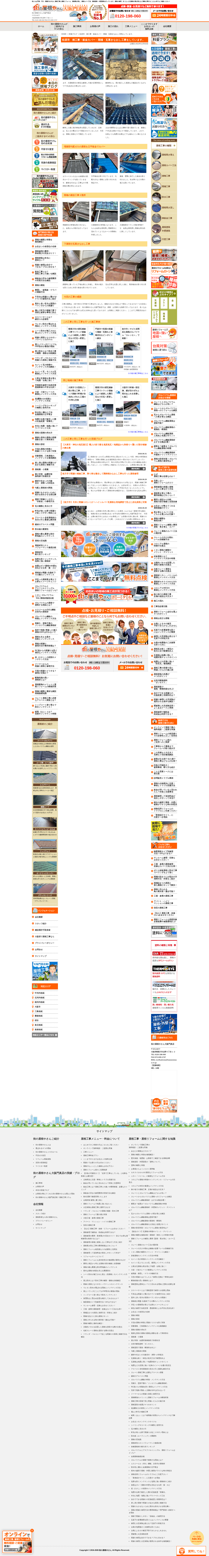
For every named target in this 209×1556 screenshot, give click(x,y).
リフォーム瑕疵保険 (43, 1159)
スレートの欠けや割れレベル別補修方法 (163, 538)
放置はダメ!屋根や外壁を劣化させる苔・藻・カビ (46, 567)
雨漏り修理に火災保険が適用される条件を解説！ (164, 700)
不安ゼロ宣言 (41, 1155)
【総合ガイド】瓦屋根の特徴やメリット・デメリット (151, 1231)
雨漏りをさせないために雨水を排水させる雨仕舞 (45, 493)
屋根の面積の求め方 (43, 433)
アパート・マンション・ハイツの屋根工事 (99, 1222)
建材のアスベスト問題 (44, 524)
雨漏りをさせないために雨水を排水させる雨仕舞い (150, 1506)
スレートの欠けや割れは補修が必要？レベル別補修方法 (152, 1248)
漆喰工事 (166, 176)
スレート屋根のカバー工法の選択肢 (165, 532)
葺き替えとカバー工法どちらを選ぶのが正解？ (164, 513)
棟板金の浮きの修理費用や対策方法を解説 (45, 279)
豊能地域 (38, 1016)
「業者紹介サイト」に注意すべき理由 (163, 816)
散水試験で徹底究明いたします (95, 1197)
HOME (63, 34)
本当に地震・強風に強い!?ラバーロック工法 (148, 1496)
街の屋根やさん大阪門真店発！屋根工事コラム (53, 1197)
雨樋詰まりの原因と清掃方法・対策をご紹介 (100, 1313)
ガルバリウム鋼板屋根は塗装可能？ (164, 422)
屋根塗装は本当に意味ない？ (42, 259)
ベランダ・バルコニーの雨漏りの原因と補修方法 (45, 359)
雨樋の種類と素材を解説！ (93, 1323)
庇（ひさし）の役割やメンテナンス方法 (45, 658)
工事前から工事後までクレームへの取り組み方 (164, 747)
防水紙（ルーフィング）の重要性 (144, 1436)
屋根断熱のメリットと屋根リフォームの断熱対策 (45, 685)
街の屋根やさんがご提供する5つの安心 (59, 26)
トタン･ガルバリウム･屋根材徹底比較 (44, 596)
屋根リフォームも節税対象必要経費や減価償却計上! (165, 920)
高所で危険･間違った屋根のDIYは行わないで (148, 1390)
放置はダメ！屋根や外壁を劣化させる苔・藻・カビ (150, 1485)
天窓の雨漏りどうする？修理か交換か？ (45, 672)
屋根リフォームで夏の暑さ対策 (95, 1214)
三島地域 (38, 1011)
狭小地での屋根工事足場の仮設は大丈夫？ (163, 595)
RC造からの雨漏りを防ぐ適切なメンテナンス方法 (46, 651)
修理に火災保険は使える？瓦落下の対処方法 (165, 637)
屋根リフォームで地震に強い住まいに (97, 1204)
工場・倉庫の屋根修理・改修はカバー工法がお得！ (165, 865)
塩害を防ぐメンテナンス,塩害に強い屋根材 (46, 560)
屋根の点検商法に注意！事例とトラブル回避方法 (164, 784)
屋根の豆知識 (41, 541)
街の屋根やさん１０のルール (47, 1152)
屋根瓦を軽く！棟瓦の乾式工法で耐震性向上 (163, 650)
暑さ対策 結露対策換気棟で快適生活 (43, 475)
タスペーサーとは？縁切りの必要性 (43, 318)
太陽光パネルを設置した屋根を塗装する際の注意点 (102, 1327)
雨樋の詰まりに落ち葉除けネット (96, 1316)
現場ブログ (73, 34)
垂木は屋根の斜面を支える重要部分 (96, 1271)
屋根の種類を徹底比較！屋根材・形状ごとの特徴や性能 (152, 1235)
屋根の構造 (40, 285)
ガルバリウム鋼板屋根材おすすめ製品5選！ (164, 441)
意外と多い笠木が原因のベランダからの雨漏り (45, 304)
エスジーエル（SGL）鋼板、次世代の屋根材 (148, 1464)
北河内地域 (39, 998)
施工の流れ (113, 26)
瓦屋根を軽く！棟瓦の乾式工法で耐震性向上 (148, 1358)
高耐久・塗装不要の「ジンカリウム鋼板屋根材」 (149, 1383)
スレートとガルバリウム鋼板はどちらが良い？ (164, 403)
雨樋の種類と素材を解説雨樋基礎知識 (45, 692)
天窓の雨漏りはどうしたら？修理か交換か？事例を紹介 (152, 1277)
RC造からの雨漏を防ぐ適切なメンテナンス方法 (149, 1387)
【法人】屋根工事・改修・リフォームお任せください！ (104, 1229)
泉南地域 (38, 1030)
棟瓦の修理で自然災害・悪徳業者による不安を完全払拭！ (153, 1308)
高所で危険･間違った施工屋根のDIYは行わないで (46, 631)
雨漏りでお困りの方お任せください (96, 1163)
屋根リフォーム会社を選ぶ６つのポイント (165, 613)
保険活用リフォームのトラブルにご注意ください (165, 810)
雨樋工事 (166, 186)
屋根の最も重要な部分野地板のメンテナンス (44, 535)
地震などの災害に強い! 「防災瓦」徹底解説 (164, 662)
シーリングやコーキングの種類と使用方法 (45, 406)
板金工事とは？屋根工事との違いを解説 (45, 273)
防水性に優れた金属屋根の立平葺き (144, 1467)
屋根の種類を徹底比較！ (159, 519)
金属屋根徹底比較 (138, 1456)
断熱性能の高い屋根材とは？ (42, 679)
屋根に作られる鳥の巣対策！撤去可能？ (164, 890)
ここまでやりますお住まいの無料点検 (149, 26)
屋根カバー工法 (169, 165)
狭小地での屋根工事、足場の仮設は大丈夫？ (148, 1189)
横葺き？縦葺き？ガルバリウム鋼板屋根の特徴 (165, 447)
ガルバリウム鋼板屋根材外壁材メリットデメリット (165, 453)
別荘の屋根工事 (160, 908)
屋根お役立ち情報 (161, 618)
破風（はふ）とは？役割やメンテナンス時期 (45, 713)
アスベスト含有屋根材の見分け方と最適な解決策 (45, 519)
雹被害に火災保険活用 (139, 1534)
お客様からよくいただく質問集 (143, 1169)
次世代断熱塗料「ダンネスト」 (160, 681)
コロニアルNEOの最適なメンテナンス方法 (164, 589)
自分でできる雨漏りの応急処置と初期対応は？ (164, 694)
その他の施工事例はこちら (138, 373)
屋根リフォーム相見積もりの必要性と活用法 (100, 1249)
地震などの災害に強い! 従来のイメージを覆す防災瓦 (151, 1365)
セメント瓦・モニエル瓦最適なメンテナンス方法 (45, 372)
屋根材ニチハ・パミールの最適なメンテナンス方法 (165, 576)
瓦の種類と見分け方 (43, 506)
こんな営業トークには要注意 (163, 772)
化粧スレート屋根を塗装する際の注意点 (162, 570)
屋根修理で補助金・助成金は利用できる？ (163, 713)
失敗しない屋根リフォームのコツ (163, 482)
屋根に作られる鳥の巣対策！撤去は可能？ (99, 1320)
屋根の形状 (40, 444)
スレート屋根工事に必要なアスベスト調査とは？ (45, 699)
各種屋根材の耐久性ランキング (143, 1447)
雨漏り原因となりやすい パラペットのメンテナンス (103, 1284)
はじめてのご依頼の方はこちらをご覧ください (101, 1145)
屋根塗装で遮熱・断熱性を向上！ (144, 1347)
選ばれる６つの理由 (43, 1148)
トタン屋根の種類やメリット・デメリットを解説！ (150, 1252)
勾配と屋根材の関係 (43, 488)
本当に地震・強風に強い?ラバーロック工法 (46, 427)
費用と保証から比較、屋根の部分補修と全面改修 (165, 500)
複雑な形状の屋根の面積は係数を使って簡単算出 (149, 1333)
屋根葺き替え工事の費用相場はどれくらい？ (164, 494)
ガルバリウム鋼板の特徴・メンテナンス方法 (148, 1380)
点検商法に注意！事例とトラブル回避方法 (99, 1180)
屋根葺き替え (168, 155)
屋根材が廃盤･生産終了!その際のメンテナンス (45, 574)
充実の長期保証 (41, 1163)
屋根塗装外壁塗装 (166, 229)
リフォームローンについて (93, 1256)
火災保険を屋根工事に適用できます (96, 1207)
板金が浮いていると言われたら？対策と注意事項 (165, 791)
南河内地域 (39, 1002)
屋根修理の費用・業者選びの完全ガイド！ (45, 252)
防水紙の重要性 (42, 529)
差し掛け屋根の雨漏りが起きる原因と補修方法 (45, 464)
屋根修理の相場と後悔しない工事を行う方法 (163, 488)
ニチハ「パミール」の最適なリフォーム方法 (148, 1176)
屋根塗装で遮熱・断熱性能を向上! (164, 688)
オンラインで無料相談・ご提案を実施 (97, 1148)
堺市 (37, 1020)
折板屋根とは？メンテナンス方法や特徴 (164, 557)
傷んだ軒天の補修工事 (139, 1412)
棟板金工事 (167, 218)
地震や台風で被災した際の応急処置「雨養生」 (45, 420)
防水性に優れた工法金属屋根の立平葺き (43, 413)
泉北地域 (38, 1025)
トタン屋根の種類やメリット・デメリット (163, 551)
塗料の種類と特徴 (163, 945)
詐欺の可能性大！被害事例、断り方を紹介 (164, 766)
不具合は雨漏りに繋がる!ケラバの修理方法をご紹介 (151, 1294)
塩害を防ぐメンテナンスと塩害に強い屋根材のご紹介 (151, 1481)
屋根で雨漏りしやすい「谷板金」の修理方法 (44, 500)
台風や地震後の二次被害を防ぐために (164, 644)
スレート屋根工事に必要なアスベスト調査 (147, 1372)
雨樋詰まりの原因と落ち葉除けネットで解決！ (165, 884)
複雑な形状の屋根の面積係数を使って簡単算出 (45, 438)
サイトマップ (41, 956)
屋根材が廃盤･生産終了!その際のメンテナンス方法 (150, 1301)
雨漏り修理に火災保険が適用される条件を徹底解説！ (151, 1541)
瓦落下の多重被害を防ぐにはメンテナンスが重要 (164, 631)
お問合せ (39, 949)
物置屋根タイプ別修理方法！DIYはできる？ (163, 852)
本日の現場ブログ (42, 1190)
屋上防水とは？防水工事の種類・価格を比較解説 (45, 352)
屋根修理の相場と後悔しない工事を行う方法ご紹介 (102, 1242)
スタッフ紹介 (41, 924)
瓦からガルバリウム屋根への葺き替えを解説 (164, 416)
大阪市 (38, 1007)
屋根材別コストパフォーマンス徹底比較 (45, 546)
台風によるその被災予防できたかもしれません (165, 625)
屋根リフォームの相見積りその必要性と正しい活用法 (165, 735)
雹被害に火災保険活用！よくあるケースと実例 (164, 707)
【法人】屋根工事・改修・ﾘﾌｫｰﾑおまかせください (165, 914)
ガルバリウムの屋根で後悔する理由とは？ (44, 604)
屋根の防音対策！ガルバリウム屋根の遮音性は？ (165, 460)
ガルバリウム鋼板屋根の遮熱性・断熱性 (164, 428)
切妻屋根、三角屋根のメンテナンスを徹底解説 (45, 457)
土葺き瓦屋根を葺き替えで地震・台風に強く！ (45, 379)
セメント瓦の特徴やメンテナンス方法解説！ (45, 366)
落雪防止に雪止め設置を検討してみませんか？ (101, 1298)
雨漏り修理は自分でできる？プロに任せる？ (45, 266)
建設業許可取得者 (42, 930)
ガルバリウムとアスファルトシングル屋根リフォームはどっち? (46, 588)
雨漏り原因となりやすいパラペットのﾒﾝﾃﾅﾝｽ (45, 338)
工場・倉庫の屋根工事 (163, 896)
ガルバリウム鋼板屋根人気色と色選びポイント (164, 435)
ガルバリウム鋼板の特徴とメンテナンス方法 (45, 617)
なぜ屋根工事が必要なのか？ (164, 475)
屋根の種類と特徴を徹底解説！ (43, 241)
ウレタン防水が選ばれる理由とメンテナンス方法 (45, 325)
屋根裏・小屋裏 (42, 469)
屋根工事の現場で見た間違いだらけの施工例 (163, 669)
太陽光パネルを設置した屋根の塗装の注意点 (164, 564)
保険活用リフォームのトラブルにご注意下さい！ (149, 1474)
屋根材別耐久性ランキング (42, 553)
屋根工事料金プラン (91, 1155)
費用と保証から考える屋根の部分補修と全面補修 (102, 1263)
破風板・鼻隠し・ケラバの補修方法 (144, 1273)
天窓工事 (166, 239)
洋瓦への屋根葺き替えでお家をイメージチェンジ (45, 580)
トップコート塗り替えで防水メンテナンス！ (45, 706)
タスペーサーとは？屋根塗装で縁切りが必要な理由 (150, 1290)
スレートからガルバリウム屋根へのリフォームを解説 (165, 409)
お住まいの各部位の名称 (45, 246)
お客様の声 (95, 26)
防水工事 (166, 197)
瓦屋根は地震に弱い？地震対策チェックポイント (165, 656)
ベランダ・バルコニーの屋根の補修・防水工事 (101, 1211)
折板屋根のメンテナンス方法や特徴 (144, 1256)
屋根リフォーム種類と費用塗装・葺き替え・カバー (165, 526)
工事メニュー (131, 26)
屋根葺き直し (168, 207)
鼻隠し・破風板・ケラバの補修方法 (45, 291)
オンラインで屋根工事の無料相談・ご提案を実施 (164, 728)
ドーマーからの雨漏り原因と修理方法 (44, 665)
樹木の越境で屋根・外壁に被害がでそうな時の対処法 (165, 803)
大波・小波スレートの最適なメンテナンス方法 (45, 393)
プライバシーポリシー (44, 943)
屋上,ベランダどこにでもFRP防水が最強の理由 (46, 345)
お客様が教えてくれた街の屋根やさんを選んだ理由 (55, 1194)
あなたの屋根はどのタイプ (141, 1151)
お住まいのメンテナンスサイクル (144, 1422)
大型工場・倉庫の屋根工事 (93, 1218)
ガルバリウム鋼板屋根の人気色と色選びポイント (149, 1224)
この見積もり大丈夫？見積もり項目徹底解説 (163, 754)
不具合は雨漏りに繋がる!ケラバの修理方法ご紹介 (46, 298)
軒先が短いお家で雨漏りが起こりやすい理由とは (45, 512)
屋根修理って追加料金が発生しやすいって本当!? (164, 797)
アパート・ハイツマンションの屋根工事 (163, 902)
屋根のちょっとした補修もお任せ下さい (98, 1166)
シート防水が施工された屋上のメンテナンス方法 (45, 332)
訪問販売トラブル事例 (163, 778)
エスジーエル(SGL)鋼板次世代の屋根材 (45, 611)
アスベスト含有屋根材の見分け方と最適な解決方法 (150, 1369)
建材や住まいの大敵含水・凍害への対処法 (44, 482)
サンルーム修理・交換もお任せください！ (164, 859)
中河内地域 (39, 993)
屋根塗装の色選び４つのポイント (161, 675)
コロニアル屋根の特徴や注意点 (161, 545)
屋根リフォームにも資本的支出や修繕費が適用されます (104, 1260)
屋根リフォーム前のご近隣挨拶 (95, 1170)
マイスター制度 (41, 1166)
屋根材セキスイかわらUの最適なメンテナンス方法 (165, 583)
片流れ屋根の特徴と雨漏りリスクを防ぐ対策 (45, 450)
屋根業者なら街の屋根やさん (47, 1217)
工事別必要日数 (160, 606)
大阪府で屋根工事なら (44, 936)
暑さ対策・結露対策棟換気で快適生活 (145, 1340)
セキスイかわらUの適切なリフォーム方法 (147, 1172)
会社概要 (167, 26)
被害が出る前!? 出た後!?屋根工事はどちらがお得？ (165, 760)
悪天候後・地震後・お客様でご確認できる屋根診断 (150, 1158)
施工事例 (77, 26)
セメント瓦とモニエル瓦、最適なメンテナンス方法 (150, 1263)
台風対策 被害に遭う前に (92, 1200)
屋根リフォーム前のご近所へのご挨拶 (162, 741)
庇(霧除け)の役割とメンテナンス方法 (43, 400)
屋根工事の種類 (163, 145)
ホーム (41, 26)
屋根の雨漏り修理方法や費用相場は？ (45, 645)
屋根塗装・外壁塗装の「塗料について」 (146, 1162)
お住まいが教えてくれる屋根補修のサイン (164, 507)
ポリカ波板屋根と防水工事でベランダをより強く (165, 871)
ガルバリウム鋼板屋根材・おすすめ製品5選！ (148, 1200)
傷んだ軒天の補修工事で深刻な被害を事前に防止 (45, 311)
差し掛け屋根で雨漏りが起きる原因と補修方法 (149, 1503)
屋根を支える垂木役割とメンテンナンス (44, 638)
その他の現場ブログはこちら (137, 528)
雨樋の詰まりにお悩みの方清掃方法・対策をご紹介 (165, 878)
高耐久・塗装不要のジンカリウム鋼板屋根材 (45, 624)
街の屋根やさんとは (43, 1145)
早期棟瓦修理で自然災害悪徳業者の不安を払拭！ (45, 386)
